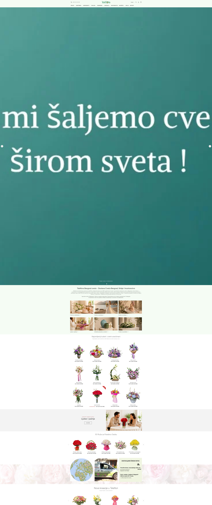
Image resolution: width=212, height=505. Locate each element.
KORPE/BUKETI (86, 5)
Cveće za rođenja (122, 315)
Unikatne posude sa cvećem (100, 331)
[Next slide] (210, 146)
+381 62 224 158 (76, 2)
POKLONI (93, 5)
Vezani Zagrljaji (79, 382)
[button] (72, 5)
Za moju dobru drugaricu (115, 382)
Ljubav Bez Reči (97, 405)
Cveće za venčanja (98, 315)
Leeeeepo (79, 405)
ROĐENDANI (99, 5)
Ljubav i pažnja (73, 331)
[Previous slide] (2, 146)
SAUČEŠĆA (121, 5)
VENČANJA (106, 5)
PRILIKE (72, 5)
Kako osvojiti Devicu (97, 382)
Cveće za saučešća (123, 331)
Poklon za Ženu (133, 405)
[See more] (81, 469)
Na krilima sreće (133, 382)
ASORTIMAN (78, 5)
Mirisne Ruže (115, 405)
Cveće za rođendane (74, 315)
